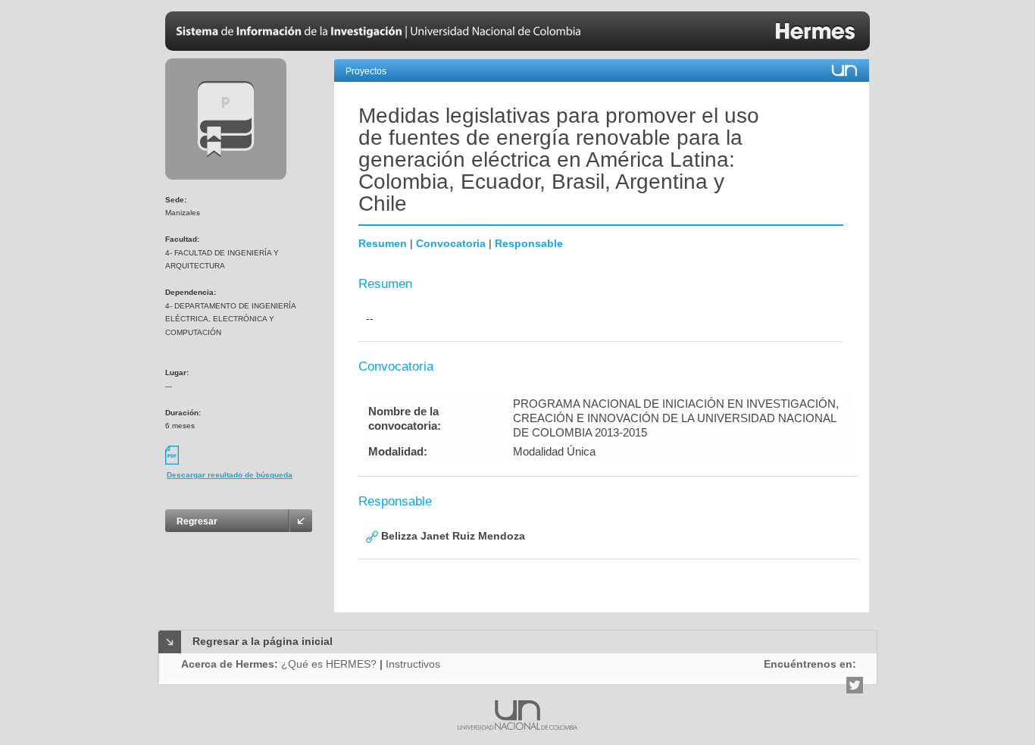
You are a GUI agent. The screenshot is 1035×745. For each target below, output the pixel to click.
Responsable (529, 243)
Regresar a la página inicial (262, 641)
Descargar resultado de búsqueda (229, 475)
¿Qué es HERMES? (329, 664)
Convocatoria (451, 243)
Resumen (382, 243)
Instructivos (413, 664)
